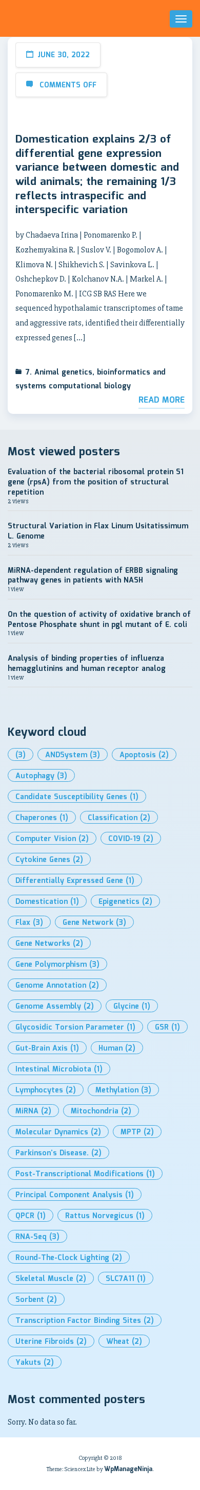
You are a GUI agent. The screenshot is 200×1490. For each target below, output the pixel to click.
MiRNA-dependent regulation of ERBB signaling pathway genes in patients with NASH (93, 576)
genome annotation (57, 985)
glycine (131, 1006)
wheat (124, 1341)
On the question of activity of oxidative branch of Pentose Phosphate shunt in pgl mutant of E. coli (99, 620)
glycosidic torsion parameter (75, 1027)
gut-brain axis (47, 1048)
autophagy (41, 776)
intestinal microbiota (59, 1069)
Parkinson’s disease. (58, 1153)
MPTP (137, 1132)
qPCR (30, 1216)
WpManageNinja (128, 1469)
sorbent (36, 1300)
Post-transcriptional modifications (85, 1174)
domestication (47, 901)
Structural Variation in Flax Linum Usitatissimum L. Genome (98, 531)
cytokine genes (49, 860)
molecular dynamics (58, 1132)
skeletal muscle (50, 1279)
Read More (161, 400)
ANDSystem (72, 755)
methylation (123, 1090)
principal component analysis (74, 1195)
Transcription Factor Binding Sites (84, 1320)
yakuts (34, 1362)
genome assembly (54, 1006)
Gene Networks (49, 943)
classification (119, 818)
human (116, 1048)
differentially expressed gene (74, 881)
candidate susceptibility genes (76, 797)
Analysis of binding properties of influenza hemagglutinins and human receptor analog (87, 663)
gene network (94, 922)
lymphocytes (45, 1090)
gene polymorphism (57, 964)
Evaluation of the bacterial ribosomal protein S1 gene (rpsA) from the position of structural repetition (96, 482)
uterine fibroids (51, 1341)
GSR (167, 1027)
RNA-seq (37, 1237)
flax (29, 922)
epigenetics (125, 901)
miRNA (33, 1111)
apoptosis (144, 755)
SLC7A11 (126, 1279)
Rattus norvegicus (105, 1216)
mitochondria (101, 1111)
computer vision (52, 839)
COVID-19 (130, 839)
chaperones (41, 818)
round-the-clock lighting (68, 1258)
